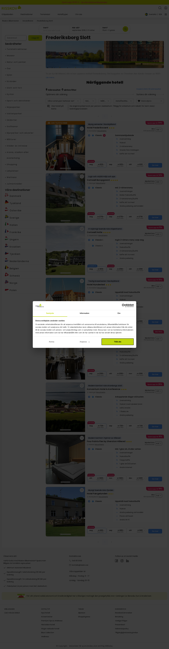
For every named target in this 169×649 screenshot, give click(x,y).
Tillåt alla (117, 342)
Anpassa (83, 342)
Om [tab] (118, 313)
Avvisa (51, 342)
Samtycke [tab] (50, 313)
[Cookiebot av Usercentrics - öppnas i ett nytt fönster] (124, 305)
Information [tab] (84, 313)
